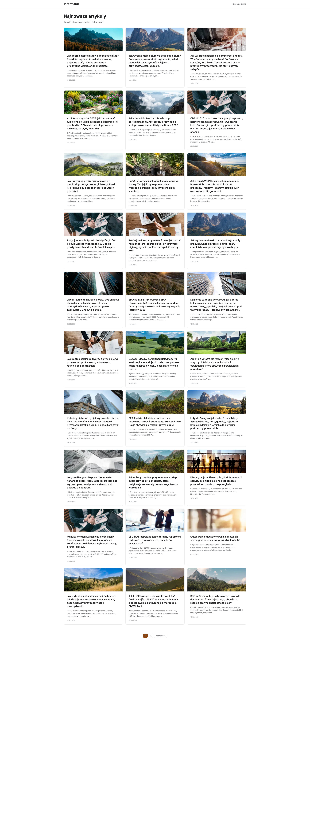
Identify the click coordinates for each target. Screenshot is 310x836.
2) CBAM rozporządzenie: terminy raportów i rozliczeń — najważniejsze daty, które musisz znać (155, 540)
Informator (71, 4)
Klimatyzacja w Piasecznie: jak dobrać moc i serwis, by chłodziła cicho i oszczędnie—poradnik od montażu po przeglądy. (216, 481)
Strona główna (239, 4)
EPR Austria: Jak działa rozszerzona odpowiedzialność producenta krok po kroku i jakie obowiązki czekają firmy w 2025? (155, 421)
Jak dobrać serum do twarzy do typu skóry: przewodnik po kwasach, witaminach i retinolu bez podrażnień (92, 362)
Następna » (160, 636)
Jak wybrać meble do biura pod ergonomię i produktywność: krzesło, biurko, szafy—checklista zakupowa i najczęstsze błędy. (215, 244)
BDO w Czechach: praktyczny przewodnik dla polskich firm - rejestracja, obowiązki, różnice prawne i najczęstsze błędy (215, 599)
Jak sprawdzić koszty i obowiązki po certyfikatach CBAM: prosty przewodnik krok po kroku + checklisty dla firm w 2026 (153, 122)
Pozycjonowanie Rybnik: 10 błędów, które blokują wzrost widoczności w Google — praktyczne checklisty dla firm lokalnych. (91, 244)
